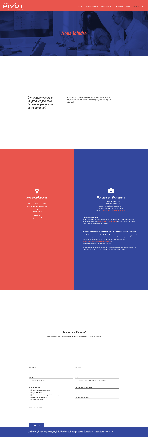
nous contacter (99, 433)
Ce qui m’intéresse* (35, 387)
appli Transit (102, 221)
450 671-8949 (37, 212)
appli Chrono (112, 221)
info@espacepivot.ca (37, 218)
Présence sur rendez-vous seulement (114, 210)
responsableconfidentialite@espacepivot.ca (97, 241)
